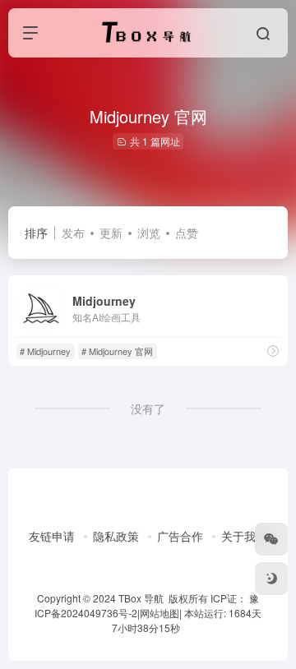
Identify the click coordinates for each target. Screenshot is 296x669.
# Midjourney (45, 351)
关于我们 (244, 536)
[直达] (273, 350)
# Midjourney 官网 (117, 351)
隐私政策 (116, 536)
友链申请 (52, 536)
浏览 (148, 232)
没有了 (148, 408)
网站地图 (159, 613)
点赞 (186, 232)
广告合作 (180, 536)
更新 (111, 232)
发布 (73, 232)
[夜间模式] (271, 578)
